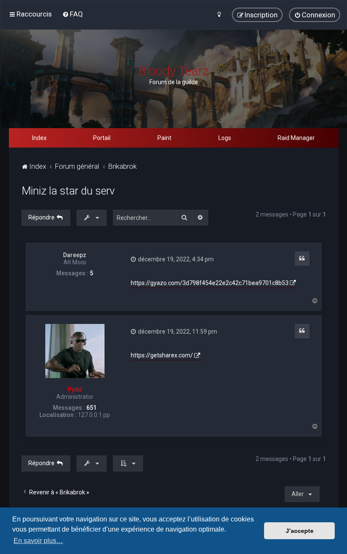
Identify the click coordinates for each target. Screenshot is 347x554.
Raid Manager (296, 137)
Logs (224, 137)
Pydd (75, 389)
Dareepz (74, 255)
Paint (164, 137)
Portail (101, 137)
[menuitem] (72, 14)
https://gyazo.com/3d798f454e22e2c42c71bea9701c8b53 (210, 283)
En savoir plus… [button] (38, 540)
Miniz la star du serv (68, 191)
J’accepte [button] (300, 530)
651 (91, 407)
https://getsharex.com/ (162, 355)
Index (39, 137)
